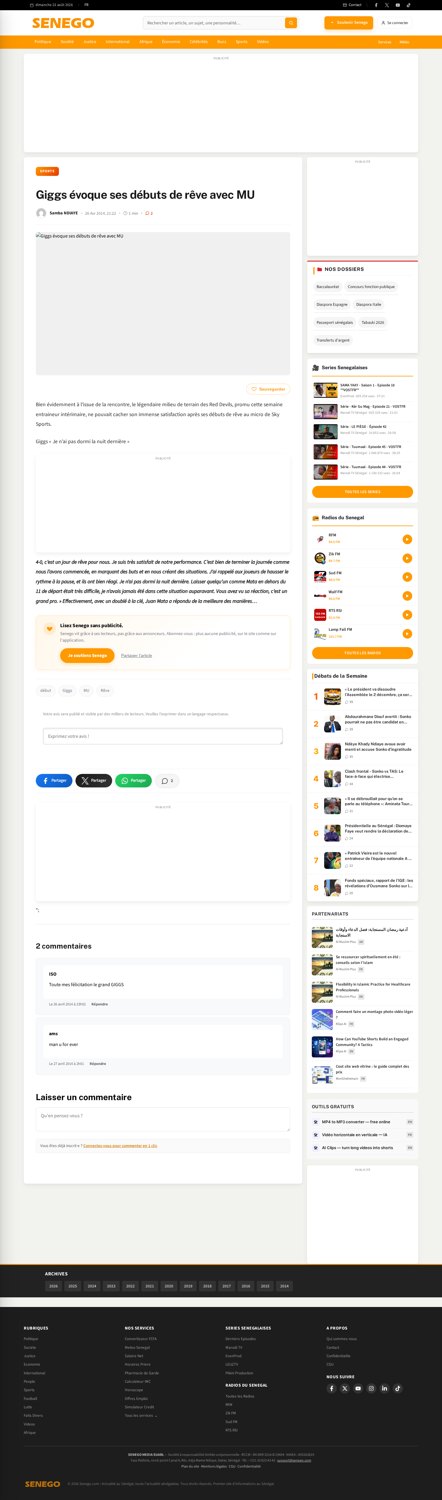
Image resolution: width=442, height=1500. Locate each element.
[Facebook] (376, 5)
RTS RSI (232, 1430)
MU (86, 691)
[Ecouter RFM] (407, 539)
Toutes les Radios (240, 1396)
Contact (333, 1347)
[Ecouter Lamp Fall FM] (407, 634)
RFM (229, 1404)
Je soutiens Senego (87, 655)
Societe (30, 1347)
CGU (330, 1364)
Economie (32, 1364)
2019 (188, 1286)
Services (384, 42)
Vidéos (263, 42)
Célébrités (199, 42)
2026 (53, 1286)
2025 (73, 1286)
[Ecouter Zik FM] (407, 558)
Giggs (67, 691)
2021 (150, 1286)
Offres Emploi (136, 1398)
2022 (130, 1286)
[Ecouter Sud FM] (407, 577)
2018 (207, 1286)
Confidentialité (249, 1466)
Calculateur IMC (138, 1381)
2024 (92, 1286)
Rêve (105, 691)
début (45, 691)
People (29, 1381)
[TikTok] (408, 5)
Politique (43, 42)
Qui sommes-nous (342, 1339)
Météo (404, 42)
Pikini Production (239, 1373)
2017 (227, 1286)
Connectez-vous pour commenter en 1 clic (120, 1146)
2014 (284, 1286)
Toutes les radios (362, 653)
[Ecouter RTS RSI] (407, 615)
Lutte (28, 1407)
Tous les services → (141, 1415)
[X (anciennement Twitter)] (387, 5)
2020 (169, 1286)
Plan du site (190, 1466)
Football (30, 1398)
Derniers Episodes (241, 1339)
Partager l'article (136, 655)
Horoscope (134, 1390)
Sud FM (232, 1422)
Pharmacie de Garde (142, 1373)
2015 (265, 1286)
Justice (89, 42)
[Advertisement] (221, 106)
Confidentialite (339, 1356)
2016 (246, 1286)
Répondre (99, 1004)
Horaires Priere (138, 1364)
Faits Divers (33, 1415)
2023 (111, 1286)
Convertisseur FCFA (141, 1339)
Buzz (221, 42)
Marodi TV (234, 1347)
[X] (345, 1388)
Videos (29, 1424)
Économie (171, 42)
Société (67, 42)
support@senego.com (294, 1460)
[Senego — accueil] (64, 23)
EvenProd (233, 1356)
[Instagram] (371, 1388)
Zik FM (231, 1413)
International (118, 42)
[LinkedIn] (384, 1388)
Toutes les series (362, 492)
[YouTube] (397, 5)
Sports (241, 42)
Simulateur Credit (139, 1407)
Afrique (146, 42)
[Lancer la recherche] (291, 22)
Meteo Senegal (137, 1347)
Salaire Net (134, 1356)
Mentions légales (214, 1466)
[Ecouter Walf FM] (407, 596)
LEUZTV (232, 1364)
